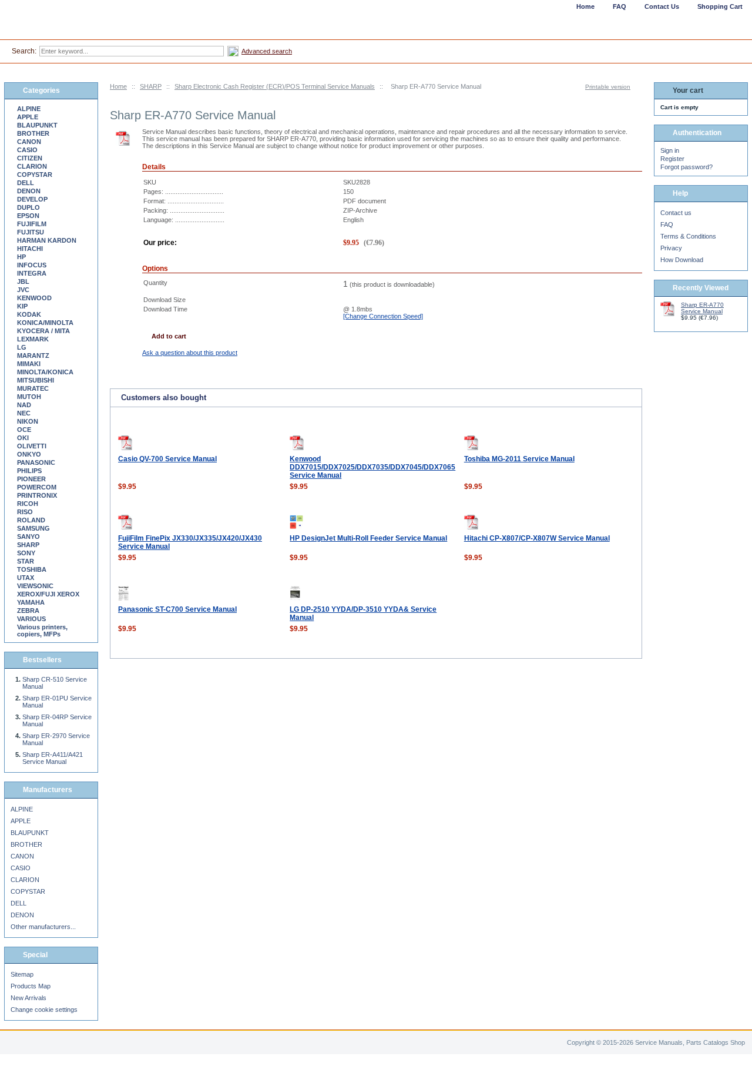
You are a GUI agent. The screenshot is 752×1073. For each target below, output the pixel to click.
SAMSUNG (33, 528)
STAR (25, 561)
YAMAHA (31, 602)
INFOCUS (31, 265)
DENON (29, 191)
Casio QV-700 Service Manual (167, 459)
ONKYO (29, 454)
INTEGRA (31, 273)
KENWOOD (34, 297)
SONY (26, 552)
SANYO (28, 536)
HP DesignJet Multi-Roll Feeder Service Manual (368, 538)
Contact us (675, 212)
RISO (25, 511)
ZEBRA (28, 610)
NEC (24, 413)
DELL (25, 182)
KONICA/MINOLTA (45, 322)
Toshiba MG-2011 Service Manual (519, 459)
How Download (681, 259)
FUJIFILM (31, 223)
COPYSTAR (34, 174)
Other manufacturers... (43, 926)
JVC (23, 289)
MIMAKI (29, 363)
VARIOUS (31, 618)
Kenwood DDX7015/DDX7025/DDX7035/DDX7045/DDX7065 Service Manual (372, 467)
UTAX (25, 577)
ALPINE (29, 108)
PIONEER (31, 478)
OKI (23, 437)
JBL (23, 281)
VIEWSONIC (35, 585)
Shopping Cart (720, 6)
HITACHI (30, 248)
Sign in (669, 150)
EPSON (28, 215)
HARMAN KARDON (46, 240)
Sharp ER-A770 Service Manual (702, 307)
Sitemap (22, 974)
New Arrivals (28, 997)
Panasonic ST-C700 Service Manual (177, 609)
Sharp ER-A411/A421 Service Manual (52, 758)
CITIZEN (29, 158)
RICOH (27, 503)
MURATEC (33, 388)
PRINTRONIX (37, 495)
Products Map (31, 986)
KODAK (29, 314)
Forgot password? (686, 166)
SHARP (151, 86)
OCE (24, 429)
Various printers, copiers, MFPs (42, 630)
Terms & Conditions (688, 236)
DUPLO (28, 207)
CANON (29, 141)
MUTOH (29, 396)
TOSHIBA (31, 569)
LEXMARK (33, 339)
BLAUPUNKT (37, 125)
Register (672, 158)
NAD (24, 404)
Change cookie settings (44, 1009)
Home (118, 86)
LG (21, 347)
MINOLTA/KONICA (45, 371)
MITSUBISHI (35, 380)
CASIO (27, 149)
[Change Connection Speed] (383, 316)
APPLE (27, 116)
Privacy (671, 248)
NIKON (27, 421)
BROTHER (33, 133)
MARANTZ (33, 355)
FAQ (666, 224)
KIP (22, 306)
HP (21, 256)
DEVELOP (32, 199)
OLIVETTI (31, 446)
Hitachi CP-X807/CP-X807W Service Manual (537, 538)
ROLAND (31, 520)
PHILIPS (29, 470)
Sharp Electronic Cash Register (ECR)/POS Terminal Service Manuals (274, 86)
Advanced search (266, 51)
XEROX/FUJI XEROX (48, 594)
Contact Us (661, 6)
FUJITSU (30, 232)
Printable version (607, 86)
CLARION (32, 166)
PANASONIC (36, 462)
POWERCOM (36, 487)
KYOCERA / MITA (43, 330)
